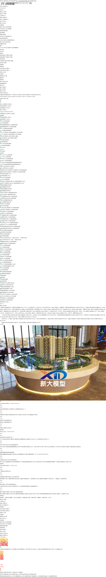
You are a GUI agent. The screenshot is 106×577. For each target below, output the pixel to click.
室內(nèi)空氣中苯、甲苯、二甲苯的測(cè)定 (10, 239)
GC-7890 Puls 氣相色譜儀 (5, 156)
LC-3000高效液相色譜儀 (5, 145)
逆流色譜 (2, 153)
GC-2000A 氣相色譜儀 (4, 179)
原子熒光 (2, 51)
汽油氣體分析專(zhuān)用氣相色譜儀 (7, 217)
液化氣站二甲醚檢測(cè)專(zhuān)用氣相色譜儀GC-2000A (12, 183)
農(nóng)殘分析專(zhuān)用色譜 (6, 168)
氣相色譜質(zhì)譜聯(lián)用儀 (6, 57)
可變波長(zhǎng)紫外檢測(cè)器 (6, 284)
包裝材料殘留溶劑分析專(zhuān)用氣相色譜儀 (9, 228)
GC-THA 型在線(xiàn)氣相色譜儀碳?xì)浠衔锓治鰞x (11, 134)
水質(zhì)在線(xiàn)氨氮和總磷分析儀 (7, 194)
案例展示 (2, 77)
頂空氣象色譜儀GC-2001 (5, 175)
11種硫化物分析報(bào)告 (5, 471)
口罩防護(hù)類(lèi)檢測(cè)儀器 (6, 60)
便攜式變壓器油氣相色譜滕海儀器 (7, 452)
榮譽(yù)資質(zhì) (3, 17)
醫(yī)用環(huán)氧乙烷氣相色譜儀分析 (8, 484)
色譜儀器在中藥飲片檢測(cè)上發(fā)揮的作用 (9, 476)
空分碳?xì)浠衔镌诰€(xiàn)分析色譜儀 (8, 296)
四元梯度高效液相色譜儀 (5, 273)
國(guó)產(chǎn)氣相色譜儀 (5, 27)
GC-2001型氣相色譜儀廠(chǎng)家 (7, 266)
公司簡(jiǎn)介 (3, 15)
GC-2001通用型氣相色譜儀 (5, 262)
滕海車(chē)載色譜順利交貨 (5, 420)
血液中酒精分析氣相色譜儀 (5, 232)
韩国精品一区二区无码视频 (37, 576)
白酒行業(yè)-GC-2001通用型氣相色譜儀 (8, 224)
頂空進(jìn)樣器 (3, 62)
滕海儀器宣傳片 (3, 83)
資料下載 (2, 85)
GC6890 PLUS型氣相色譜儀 (6, 160)
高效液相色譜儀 (3, 281)
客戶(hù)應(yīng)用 (4, 81)
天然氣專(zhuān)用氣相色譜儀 (6, 213)
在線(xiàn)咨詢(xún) (4, 92)
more (1, 324)
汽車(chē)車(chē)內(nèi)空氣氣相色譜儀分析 (9, 444)
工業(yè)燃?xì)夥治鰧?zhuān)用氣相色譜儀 (9, 209)
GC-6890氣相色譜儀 (4, 123)
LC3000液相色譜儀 (4, 269)
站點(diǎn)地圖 (41, 549)
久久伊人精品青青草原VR (26, 576)
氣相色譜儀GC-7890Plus (5, 107)
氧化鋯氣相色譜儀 (3, 38)
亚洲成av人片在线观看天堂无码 (50, 576)
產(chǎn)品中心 (3, 21)
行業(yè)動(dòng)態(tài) (5, 70)
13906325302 (3, 537)
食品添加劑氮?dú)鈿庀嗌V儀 (6, 437)
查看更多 (2, 429)
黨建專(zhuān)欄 (3, 75)
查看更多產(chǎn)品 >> (5, 301)
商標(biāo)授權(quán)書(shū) (6, 427)
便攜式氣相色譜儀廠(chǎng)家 (6, 288)
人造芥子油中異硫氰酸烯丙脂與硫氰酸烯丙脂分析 (10, 164)
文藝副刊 (2, 74)
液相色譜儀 (2, 32)
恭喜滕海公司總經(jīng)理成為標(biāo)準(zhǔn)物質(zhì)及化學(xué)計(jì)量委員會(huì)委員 (18, 414)
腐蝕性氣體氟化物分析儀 (5, 187)
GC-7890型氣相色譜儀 (4, 247)
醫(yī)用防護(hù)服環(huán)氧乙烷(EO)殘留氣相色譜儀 (11, 491)
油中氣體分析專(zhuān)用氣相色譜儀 (7, 220)
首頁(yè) (1, 10)
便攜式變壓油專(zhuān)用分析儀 (6, 292)
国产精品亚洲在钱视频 (4, 576)
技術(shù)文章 (3, 72)
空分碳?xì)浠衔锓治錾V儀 (5, 36)
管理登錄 (46, 549)
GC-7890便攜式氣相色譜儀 (5, 130)
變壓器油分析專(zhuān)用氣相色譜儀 (7, 243)
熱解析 (1, 53)
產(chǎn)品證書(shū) (4, 19)
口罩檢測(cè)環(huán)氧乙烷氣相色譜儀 (8, 459)
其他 (1, 45)
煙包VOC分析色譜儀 (4, 205)
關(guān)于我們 (3, 11)
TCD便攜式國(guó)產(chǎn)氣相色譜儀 (8, 198)
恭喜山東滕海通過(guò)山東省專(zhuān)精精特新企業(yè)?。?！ (13, 409)
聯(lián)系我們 (3, 87)
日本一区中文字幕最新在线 (15, 576)
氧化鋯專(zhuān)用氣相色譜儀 (6, 300)
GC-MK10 (2, 149)
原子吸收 (2, 49)
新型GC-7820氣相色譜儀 (5, 251)
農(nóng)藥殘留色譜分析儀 (5, 202)
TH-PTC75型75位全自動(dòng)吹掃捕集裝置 (9, 47)
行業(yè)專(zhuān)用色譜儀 (5, 28)
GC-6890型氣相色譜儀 (4, 254)
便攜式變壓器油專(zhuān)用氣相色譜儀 (8, 126)
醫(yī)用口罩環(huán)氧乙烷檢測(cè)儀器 (8, 138)
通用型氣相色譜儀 (3, 30)
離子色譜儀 (2, 59)
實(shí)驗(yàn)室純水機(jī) (5, 42)
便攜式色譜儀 (3, 34)
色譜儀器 (2, 25)
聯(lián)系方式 (3, 91)
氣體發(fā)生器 (3, 43)
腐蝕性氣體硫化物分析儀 (5, 190)
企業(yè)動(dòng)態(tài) (5, 68)
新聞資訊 (2, 64)
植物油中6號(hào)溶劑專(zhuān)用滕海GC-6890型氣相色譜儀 (12, 171)
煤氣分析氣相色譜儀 (4, 236)
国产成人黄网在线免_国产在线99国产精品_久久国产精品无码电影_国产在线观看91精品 (18, 1)
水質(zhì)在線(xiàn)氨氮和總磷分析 (7, 40)
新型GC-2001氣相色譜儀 (5, 258)
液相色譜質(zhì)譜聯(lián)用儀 (6, 55)
